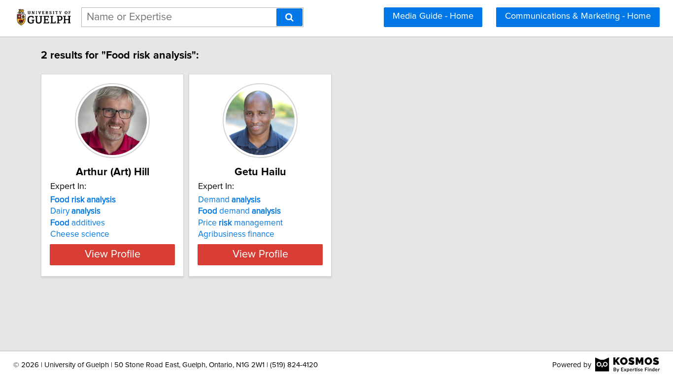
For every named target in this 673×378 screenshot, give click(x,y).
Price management (240, 223)
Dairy (75, 211)
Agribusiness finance (236, 234)
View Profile (112, 254)
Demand (229, 199)
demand (239, 211)
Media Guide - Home (433, 16)
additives (77, 223)
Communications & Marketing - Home (578, 16)
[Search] (289, 17)
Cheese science (79, 234)
